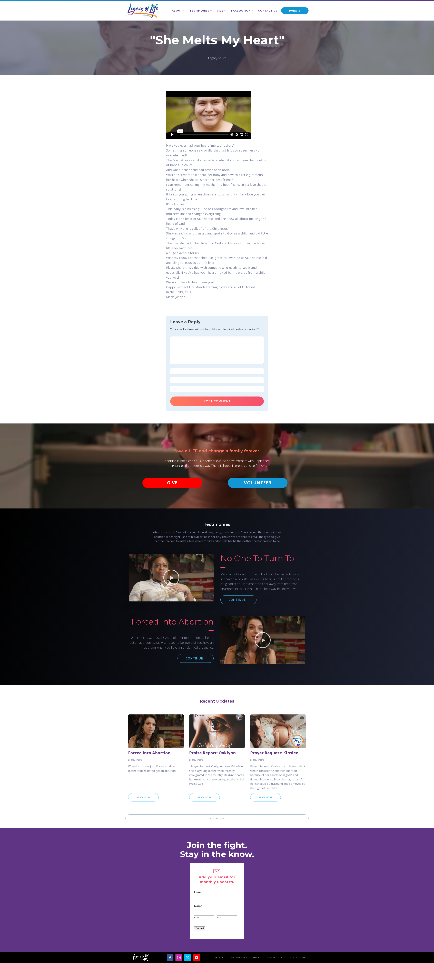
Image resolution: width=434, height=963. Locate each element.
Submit (199, 928)
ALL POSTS (217, 818)
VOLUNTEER (257, 483)
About (177, 10)
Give (220, 10)
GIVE (172, 483)
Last (219, 917)
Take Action (241, 10)
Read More (143, 797)
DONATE (294, 10)
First (196, 917)
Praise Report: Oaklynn (212, 753)
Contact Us (267, 10)
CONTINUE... (238, 600)
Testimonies (199, 10)
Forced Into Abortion (149, 753)
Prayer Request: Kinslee (274, 753)
